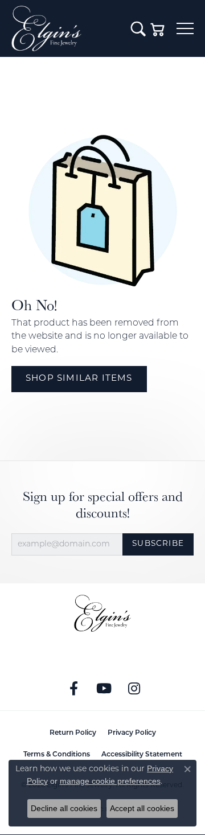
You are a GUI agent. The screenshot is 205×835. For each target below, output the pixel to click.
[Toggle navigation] (185, 28)
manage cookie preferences (110, 780)
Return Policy (73, 733)
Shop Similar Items (79, 379)
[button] (138, 28)
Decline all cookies (64, 808)
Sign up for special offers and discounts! (103, 504)
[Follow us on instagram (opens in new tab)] (134, 688)
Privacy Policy (132, 733)
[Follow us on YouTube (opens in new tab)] (104, 688)
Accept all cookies (142, 808)
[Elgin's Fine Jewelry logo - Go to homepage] (65, 28)
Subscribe (158, 544)
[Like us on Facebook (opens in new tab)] (74, 688)
